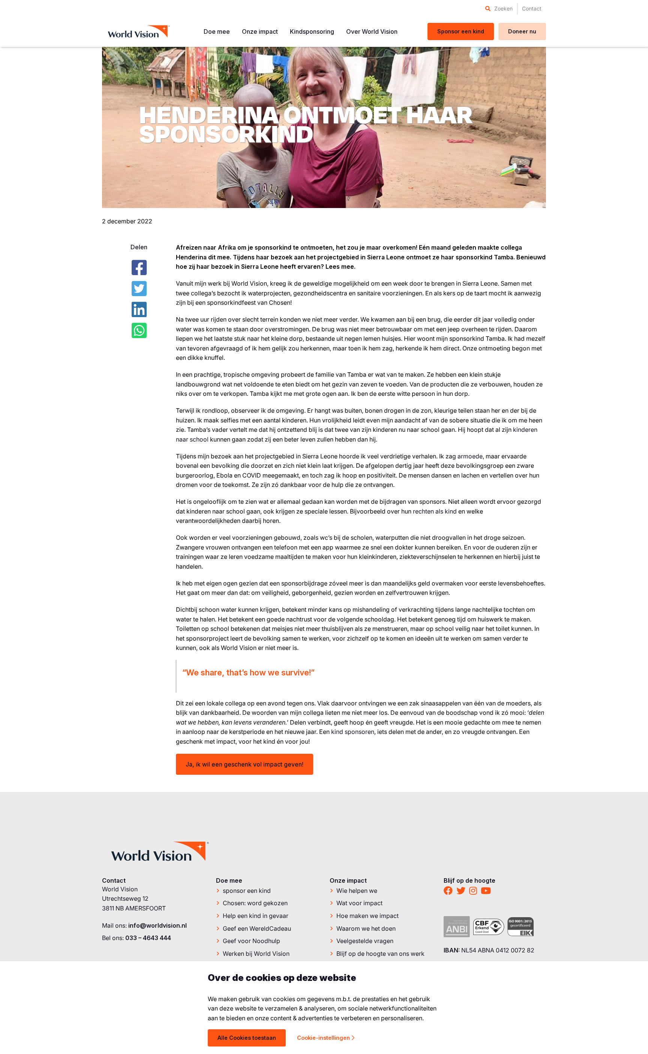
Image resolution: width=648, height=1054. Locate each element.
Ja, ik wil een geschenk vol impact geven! (244, 764)
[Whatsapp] (139, 330)
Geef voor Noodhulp (251, 941)
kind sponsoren (352, 731)
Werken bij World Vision (256, 953)
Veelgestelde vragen (364, 941)
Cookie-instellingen (323, 1038)
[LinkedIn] (139, 309)
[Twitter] (139, 288)
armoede (470, 456)
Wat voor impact (359, 903)
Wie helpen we (356, 890)
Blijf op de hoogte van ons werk (380, 953)
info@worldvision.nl (157, 925)
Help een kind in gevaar (255, 915)
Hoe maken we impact (367, 915)
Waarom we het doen (366, 928)
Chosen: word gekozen (255, 903)
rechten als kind (435, 511)
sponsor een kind (247, 890)
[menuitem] (499, 8)
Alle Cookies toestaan (247, 1038)
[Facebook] (139, 267)
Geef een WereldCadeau (257, 928)
